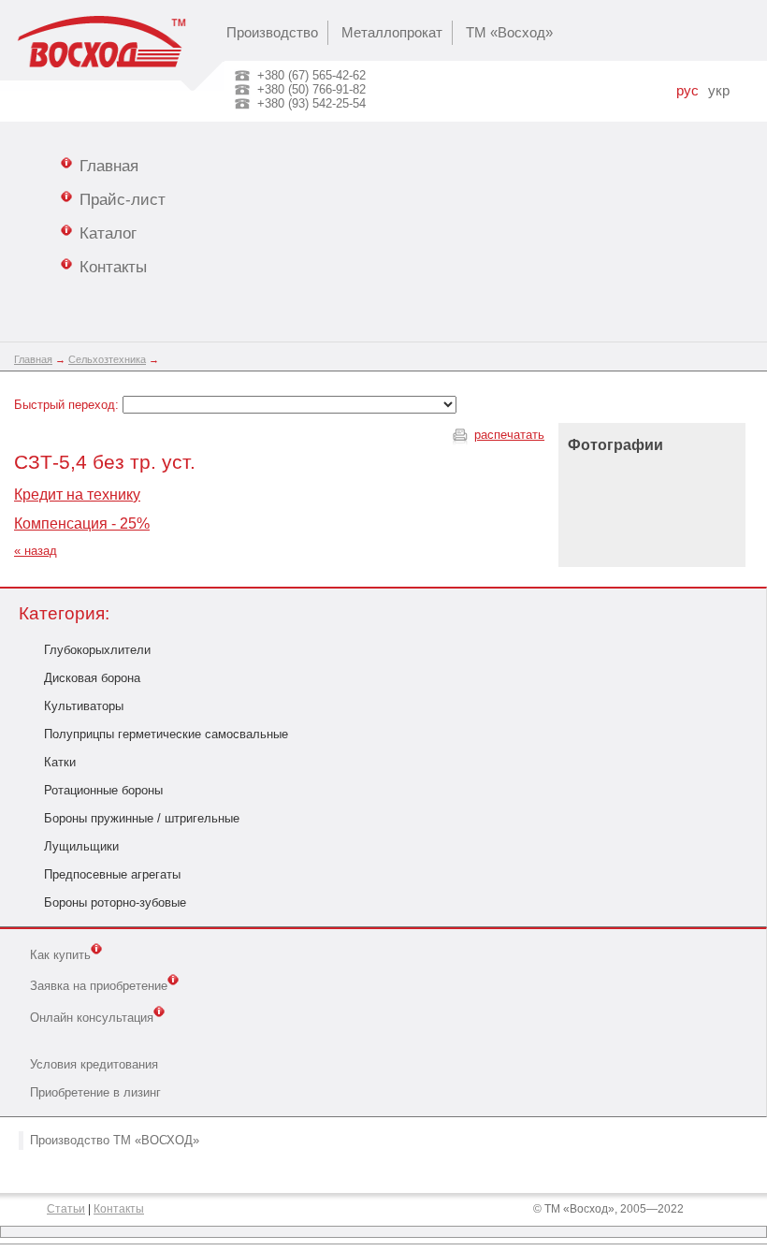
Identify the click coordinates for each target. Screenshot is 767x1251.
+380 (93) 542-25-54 (311, 103)
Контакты (113, 266)
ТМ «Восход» (509, 32)
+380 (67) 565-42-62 (311, 75)
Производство (272, 32)
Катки (60, 762)
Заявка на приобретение (98, 987)
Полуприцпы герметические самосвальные (166, 734)
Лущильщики (81, 846)
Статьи (66, 1208)
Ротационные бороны (103, 790)
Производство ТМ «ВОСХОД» (114, 1140)
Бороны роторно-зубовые (115, 902)
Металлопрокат (391, 32)
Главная (109, 165)
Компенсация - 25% (82, 523)
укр (719, 90)
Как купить (60, 955)
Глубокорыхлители (97, 650)
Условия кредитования (94, 1064)
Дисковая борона (92, 678)
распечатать (509, 435)
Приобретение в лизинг (95, 1092)
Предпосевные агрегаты (112, 874)
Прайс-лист (123, 199)
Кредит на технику (77, 494)
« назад (35, 551)
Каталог (108, 233)
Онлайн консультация (91, 1018)
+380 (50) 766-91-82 (311, 89)
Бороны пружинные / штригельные (141, 818)
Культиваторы (83, 706)
